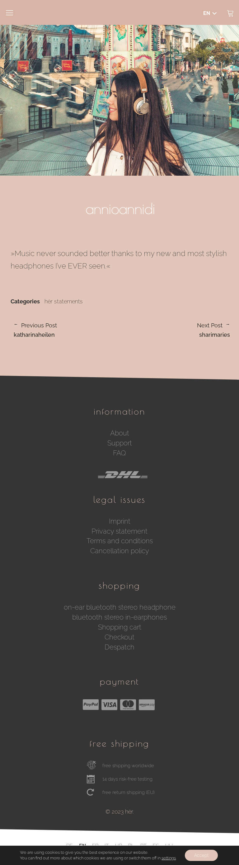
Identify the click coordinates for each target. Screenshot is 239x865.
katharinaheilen (35, 330)
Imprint (119, 521)
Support (119, 443)
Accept (201, 855)
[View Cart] (230, 12)
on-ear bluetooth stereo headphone (120, 607)
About (119, 433)
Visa (109, 704)
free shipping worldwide (128, 765)
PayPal (90, 704)
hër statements (64, 301)
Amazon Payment (146, 704)
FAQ (119, 453)
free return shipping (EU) (128, 792)
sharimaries (175, 330)
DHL (122, 480)
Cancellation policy (119, 551)
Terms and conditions (120, 541)
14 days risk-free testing (127, 779)
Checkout (119, 637)
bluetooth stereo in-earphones (119, 617)
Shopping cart (119, 627)
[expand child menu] (208, 14)
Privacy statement (119, 531)
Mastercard (128, 704)
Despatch (119, 647)
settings (169, 858)
